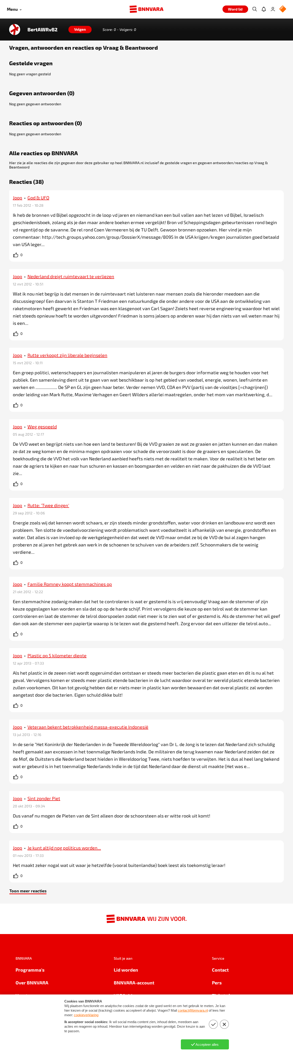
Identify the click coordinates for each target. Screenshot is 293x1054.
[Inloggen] (273, 9)
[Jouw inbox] (263, 9)
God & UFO (38, 197)
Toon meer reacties (27, 890)
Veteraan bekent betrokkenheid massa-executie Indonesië (87, 727)
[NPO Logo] (282, 9)
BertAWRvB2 (42, 29)
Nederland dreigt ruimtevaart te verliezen (70, 276)
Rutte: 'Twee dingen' (48, 505)
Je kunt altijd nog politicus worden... (64, 847)
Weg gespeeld (42, 426)
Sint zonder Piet (43, 798)
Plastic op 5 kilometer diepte (57, 655)
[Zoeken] (254, 9)
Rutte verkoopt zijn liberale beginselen (67, 355)
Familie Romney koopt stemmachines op (69, 584)
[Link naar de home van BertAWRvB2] (14, 29)
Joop (17, 197)
